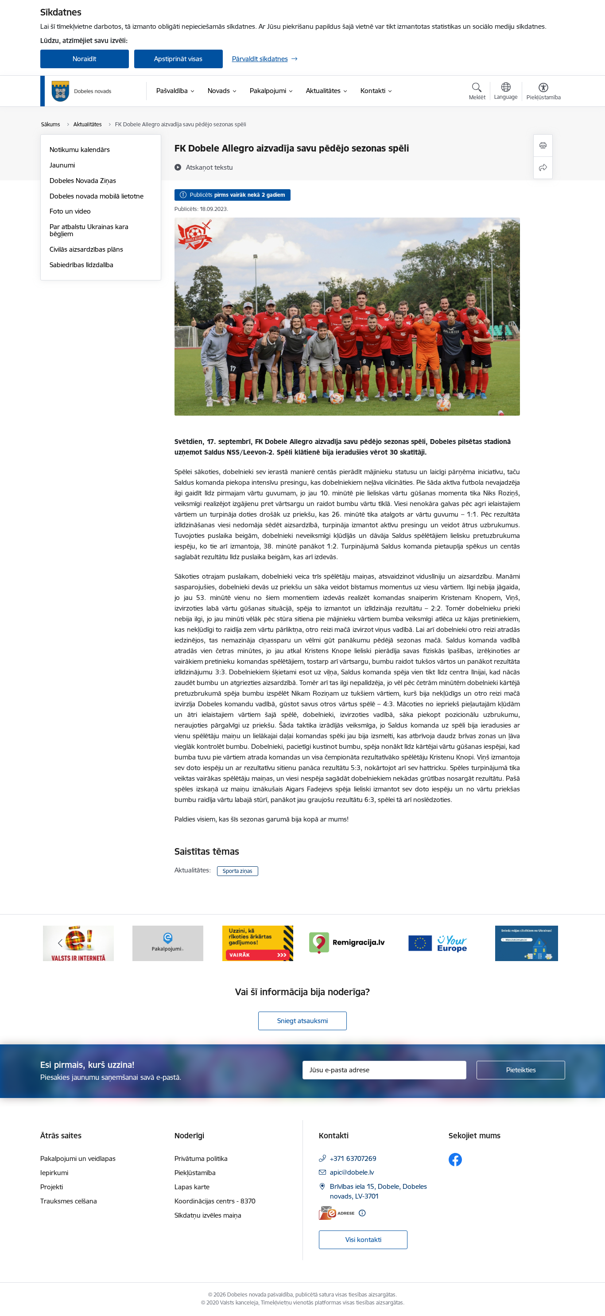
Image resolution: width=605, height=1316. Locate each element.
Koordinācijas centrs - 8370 (215, 1201)
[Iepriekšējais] (61, 943)
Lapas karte (192, 1187)
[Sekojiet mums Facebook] (455, 1159)
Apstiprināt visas (178, 59)
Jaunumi (62, 165)
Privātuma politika (201, 1158)
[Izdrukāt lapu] (543, 145)
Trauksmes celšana (68, 1201)
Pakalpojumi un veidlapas (78, 1158)
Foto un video (70, 211)
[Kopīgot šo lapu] (543, 168)
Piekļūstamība (195, 1172)
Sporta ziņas (237, 871)
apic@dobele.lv (352, 1172)
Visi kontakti (363, 1239)
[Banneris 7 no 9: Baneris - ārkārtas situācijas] (257, 942)
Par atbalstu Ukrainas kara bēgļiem (89, 230)
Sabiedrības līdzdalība (81, 265)
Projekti (51, 1187)
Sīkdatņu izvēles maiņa (208, 1215)
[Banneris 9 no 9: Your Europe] (437, 942)
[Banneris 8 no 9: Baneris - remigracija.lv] (347, 942)
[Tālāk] (545, 943)
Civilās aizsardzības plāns (86, 249)
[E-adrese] (336, 1213)
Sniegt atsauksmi (302, 1020)
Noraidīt (84, 59)
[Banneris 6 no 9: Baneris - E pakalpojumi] (167, 942)
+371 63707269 (353, 1158)
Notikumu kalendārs (80, 149)
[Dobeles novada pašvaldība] (81, 91)
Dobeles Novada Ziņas (83, 180)
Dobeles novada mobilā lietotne (96, 196)
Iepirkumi (54, 1172)
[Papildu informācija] (362, 1213)
